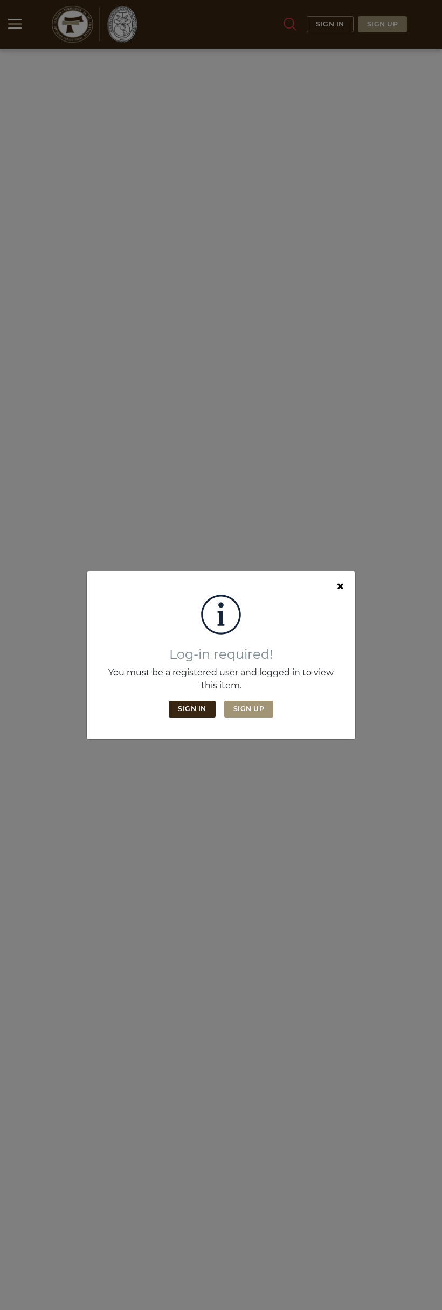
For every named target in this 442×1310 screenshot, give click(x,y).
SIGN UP (249, 709)
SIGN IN (192, 709)
